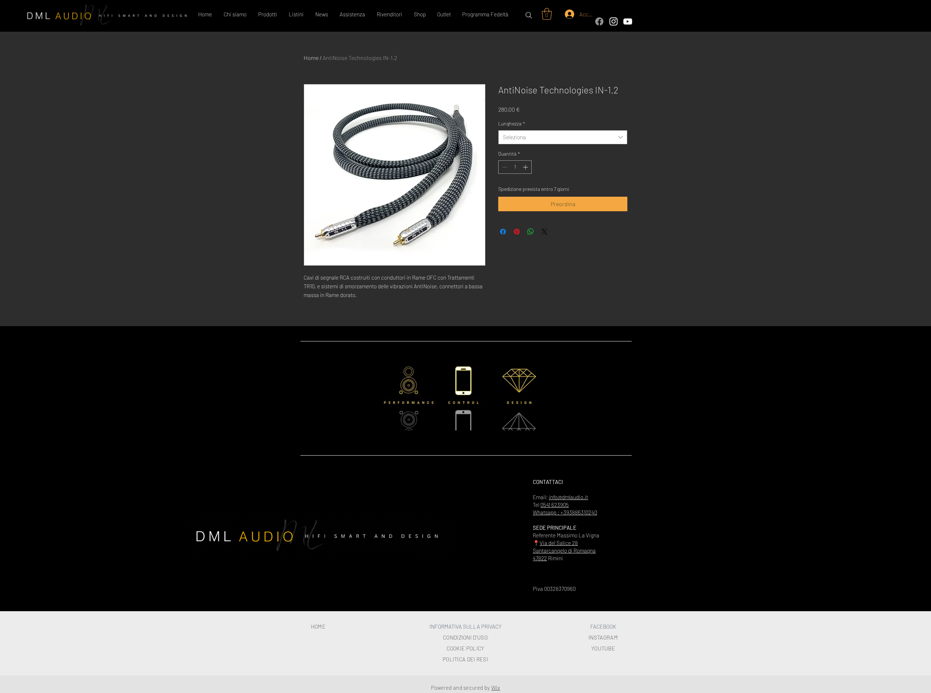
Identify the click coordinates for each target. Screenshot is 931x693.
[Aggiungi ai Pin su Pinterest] (516, 231)
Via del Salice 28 (559, 543)
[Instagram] (613, 21)
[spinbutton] (515, 167)
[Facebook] (599, 21)
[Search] (529, 15)
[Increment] (526, 167)
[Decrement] (503, 167)
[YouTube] (627, 21)
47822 (540, 558)
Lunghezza (511, 123)
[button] (268, 14)
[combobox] (562, 137)
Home (311, 57)
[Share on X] (544, 231)
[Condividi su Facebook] (503, 231)
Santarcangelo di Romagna (564, 550)
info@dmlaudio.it (568, 497)
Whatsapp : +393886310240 (565, 512)
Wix (495, 687)
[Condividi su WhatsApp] (530, 231)
